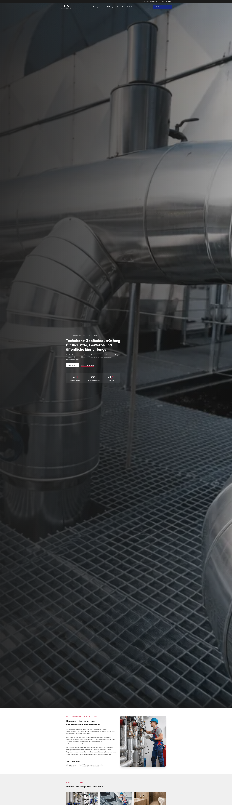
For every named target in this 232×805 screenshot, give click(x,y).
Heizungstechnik (98, 7)
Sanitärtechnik (127, 7)
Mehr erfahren (72, 365)
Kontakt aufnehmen (163, 7)
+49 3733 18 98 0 (167, 1)
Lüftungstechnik (112, 7)
